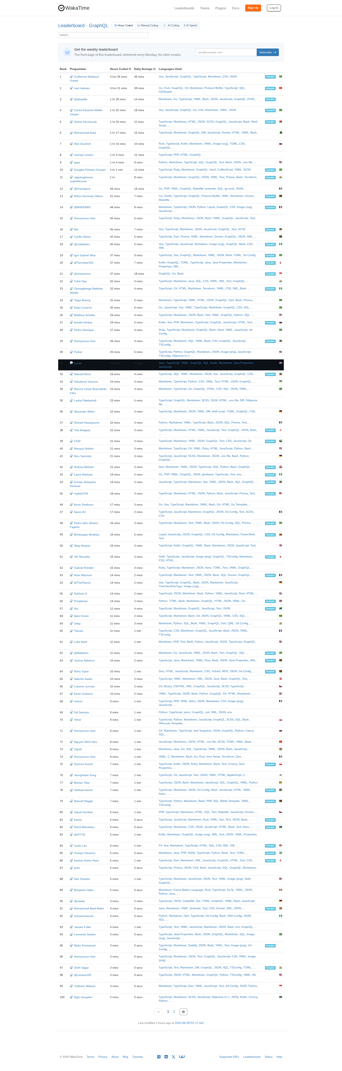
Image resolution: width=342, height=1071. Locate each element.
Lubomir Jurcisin (84, 686)
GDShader (165, 91)
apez (77, 162)
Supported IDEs (229, 1056)
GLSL (230, 889)
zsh (207, 712)
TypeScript (199, 76)
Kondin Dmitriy (83, 322)
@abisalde (80, 99)
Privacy (102, 1056)
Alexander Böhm (84, 411)
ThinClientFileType (170, 586)
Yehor (77, 719)
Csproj (249, 730)
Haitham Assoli (83, 790)
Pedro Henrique (84, 330)
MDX (225, 671)
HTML (251, 99)
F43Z (77, 441)
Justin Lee (80, 845)
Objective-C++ (181, 355)
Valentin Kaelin (83, 678)
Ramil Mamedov (84, 827)
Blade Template (230, 800)
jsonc (187, 712)
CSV (225, 76)
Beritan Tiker (82, 782)
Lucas (78, 363)
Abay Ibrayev (82, 545)
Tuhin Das (80, 281)
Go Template (239, 504)
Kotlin (184, 143)
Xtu (76, 608)
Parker (78, 352)
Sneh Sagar (81, 967)
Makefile (198, 188)
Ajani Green (81, 615)
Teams (204, 8)
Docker (226, 132)
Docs (235, 8)
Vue (161, 76)
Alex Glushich (82, 143)
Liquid (211, 207)
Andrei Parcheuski (85, 121)
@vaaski (79, 901)
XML (250, 236)
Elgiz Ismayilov (83, 997)
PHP (176, 154)
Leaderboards (184, 8)
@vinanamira (82, 273)
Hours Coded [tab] (125, 25)
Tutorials (137, 1056)
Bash (205, 99)
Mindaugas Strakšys (86, 534)
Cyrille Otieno (82, 236)
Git (249, 440)
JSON (233, 76)
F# (160, 845)
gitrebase (208, 474)
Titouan (78, 630)
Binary (168, 686)
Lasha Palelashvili (85, 400)
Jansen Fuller (82, 927)
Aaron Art (80, 512)
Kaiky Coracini (83, 307)
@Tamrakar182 (83, 262)
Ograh (78, 749)
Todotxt (215, 671)
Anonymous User (85, 218)
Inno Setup (213, 756)
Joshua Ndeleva (84, 660)
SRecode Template (170, 723)
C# (186, 88)
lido (76, 229)
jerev (77, 867)
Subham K (80, 593)
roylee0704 (81, 493)
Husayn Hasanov (84, 853)
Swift (162, 556)
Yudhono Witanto (84, 986)
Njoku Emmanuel (84, 945)
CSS (242, 143)
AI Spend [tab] (191, 25)
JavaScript (171, 76)
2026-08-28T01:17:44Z (189, 1022)
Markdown (214, 76)
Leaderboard (71, 25)
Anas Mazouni (83, 575)
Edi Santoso (81, 712)
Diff (203, 132)
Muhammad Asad (85, 132)
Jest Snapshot (202, 730)
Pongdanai (80, 601)
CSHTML (179, 686)
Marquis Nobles (84, 448)
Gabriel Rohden (84, 567)
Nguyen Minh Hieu (85, 741)
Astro (208, 567)
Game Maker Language (188, 889)
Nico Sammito (82, 456)
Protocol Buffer (213, 88)
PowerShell (247, 534)
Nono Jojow (81, 671)
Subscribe (266, 52)
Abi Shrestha (82, 556)
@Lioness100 (82, 975)
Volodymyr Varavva (86, 381)
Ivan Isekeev (82, 88)
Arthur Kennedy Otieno (88, 196)
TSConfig (164, 344)
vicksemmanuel (83, 916)
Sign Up (253, 7)
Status (269, 1056)
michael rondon (83, 154)
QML (231, 623)
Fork (167, 88)
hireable (270, 77)
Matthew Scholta (84, 315)
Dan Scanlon (82, 878)
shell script (218, 411)
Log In (274, 7)
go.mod (229, 188)
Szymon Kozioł (83, 764)
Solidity (192, 945)
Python (163, 162)
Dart (176, 236)
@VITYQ (79, 834)
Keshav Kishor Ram (86, 860)
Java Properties (222, 262)
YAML (197, 99)
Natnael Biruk (82, 374)
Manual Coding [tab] (149, 25)
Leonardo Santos (85, 934)
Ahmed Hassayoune (86, 422)
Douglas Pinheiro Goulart (89, 169)
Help (279, 1056)
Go (160, 88)
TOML (234, 143)
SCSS (210, 121)
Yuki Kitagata (82, 430)
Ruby (177, 169)
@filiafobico (81, 653)
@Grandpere (82, 188)
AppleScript (234, 775)
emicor (78, 701)
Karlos (78, 819)
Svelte (168, 195)
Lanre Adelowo (83, 474)
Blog (125, 1056)
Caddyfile (188, 900)
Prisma (230, 177)
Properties (165, 266)
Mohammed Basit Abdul (89, 908)
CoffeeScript (225, 169)
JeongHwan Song (85, 775)
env (239, 474)
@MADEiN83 (82, 207)
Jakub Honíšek (83, 812)
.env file (247, 162)
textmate (210, 188)
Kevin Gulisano (83, 693)
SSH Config (234, 915)
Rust (161, 143)
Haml (212, 169)
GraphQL (98, 25)
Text (221, 162)
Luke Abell (80, 641)
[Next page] (183, 1011)
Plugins (220, 8)
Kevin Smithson (83, 504)
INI (254, 974)
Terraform (250, 177)
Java (208, 262)
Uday (77, 623)
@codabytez (82, 244)
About (115, 1056)
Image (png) (228, 351)
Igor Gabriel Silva (85, 255)
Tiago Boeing (82, 300)
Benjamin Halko (84, 890)
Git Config (249, 255)
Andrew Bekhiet (84, 467)
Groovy (232, 763)
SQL (242, 88)
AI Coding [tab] (173, 25)
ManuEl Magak (83, 801)
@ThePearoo (82, 582)
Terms (90, 1056)
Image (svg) (220, 143)
